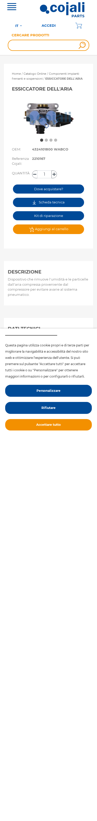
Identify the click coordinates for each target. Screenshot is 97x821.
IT (17, 26)
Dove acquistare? (48, 189)
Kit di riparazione (48, 216)
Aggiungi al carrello (51, 229)
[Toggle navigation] (11, 7)
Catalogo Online (35, 74)
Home (16, 74)
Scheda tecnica (51, 202)
